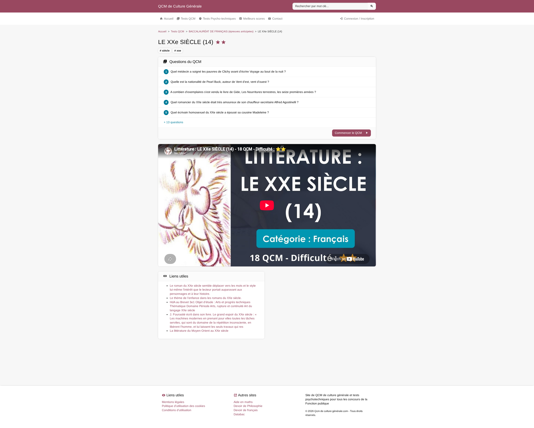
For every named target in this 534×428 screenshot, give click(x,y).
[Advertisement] (323, 290)
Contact (275, 18)
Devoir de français (246, 410)
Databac (239, 414)
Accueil (166, 18)
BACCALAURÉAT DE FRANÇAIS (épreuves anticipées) (221, 31)
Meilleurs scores (252, 18)
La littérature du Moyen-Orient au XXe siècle (199, 330)
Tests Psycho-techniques (217, 18)
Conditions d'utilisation (176, 410)
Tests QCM (186, 18)
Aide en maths (243, 402)
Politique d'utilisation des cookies (183, 406)
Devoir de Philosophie (248, 406)
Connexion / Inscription (357, 18)
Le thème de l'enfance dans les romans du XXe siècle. (206, 298)
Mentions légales (173, 402)
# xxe (177, 50)
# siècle (165, 50)
